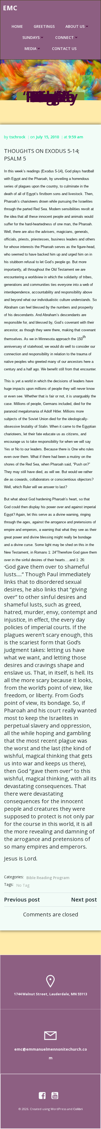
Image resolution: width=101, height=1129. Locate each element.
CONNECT (64, 37)
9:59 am (75, 136)
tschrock (17, 136)
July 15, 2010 (47, 136)
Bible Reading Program (47, 877)
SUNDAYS (31, 37)
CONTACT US (64, 48)
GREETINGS (44, 26)
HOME (17, 26)
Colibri (78, 1109)
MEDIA (30, 48)
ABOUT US (75, 26)
